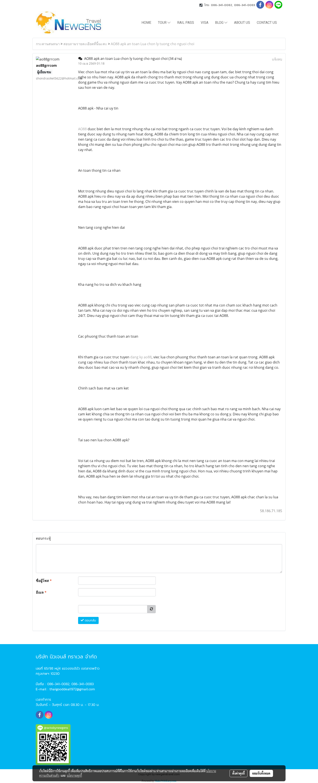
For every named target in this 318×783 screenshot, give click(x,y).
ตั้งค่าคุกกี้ (238, 773)
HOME (146, 23)
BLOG (219, 23)
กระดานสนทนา (48, 43)
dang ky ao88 (141, 357)
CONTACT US (267, 23)
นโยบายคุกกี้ (74, 775)
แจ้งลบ (277, 59)
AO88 (82, 129)
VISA (204, 23)
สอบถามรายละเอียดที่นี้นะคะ (85, 43)
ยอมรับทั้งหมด (261, 773)
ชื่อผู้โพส (44, 580)
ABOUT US (242, 23)
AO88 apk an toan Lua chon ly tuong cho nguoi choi (152, 43)
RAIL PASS (185, 23)
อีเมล (41, 592)
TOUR (162, 23)
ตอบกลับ (90, 620)
